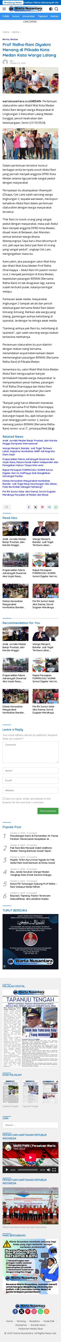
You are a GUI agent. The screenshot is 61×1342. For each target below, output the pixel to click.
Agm (12, 60)
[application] (30, 1157)
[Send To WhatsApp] (55, 507)
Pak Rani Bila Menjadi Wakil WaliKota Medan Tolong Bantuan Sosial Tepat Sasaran (31, 849)
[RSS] (46, 1312)
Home (9, 1321)
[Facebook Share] (28, 507)
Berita (6, 39)
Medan (14, 39)
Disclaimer (21, 1325)
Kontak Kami (38, 1325)
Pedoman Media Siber (30, 1328)
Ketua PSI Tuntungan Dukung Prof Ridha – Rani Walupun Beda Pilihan (33, 885)
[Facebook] (15, 1312)
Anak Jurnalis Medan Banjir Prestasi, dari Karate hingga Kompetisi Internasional (30, 442)
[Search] (56, 9)
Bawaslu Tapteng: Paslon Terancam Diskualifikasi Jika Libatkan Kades (30, 897)
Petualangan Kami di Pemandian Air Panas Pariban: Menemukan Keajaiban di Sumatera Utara (34, 837)
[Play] (7, 1169)
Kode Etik (49, 1321)
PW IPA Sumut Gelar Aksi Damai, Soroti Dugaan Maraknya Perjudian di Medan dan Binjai (29, 493)
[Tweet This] (35, 507)
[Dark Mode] (51, 9)
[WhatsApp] (40, 1312)
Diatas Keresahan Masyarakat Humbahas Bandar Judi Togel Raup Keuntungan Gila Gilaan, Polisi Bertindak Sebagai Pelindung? (30, 483)
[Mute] (48, 1169)
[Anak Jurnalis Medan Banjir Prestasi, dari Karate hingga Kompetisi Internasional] (15, 528)
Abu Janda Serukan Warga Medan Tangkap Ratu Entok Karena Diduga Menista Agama (30, 873)
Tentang (21, 1321)
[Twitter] (21, 1312)
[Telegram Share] (49, 507)
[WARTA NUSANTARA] (25, 8)
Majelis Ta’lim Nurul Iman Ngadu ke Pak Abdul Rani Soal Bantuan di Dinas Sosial (32, 861)
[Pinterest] (27, 1312)
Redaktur (34, 1321)
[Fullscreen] (54, 1169)
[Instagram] (34, 1312)
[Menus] (5, 9)
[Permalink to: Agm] (5, 61)
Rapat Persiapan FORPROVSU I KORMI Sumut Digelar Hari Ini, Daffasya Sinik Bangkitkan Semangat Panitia (28, 472)
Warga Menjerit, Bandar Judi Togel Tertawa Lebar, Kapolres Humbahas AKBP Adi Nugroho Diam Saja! (29, 451)
